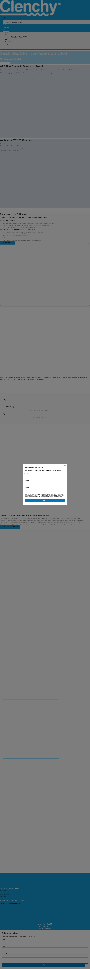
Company (27, 487)
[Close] (65, 465)
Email (26, 473)
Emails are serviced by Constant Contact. (55, 496)
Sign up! (45, 500)
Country (27, 480)
